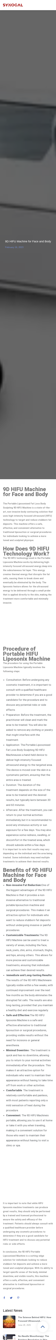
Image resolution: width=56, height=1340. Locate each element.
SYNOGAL (13, 5)
